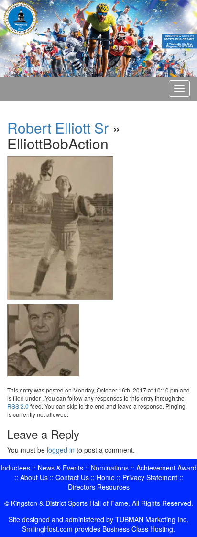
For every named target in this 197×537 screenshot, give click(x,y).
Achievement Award (166, 467)
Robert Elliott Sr (58, 127)
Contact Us (72, 477)
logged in (61, 450)
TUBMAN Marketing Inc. (151, 519)
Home (106, 477)
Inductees (15, 467)
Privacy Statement (149, 477)
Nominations (110, 467)
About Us (34, 477)
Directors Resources (99, 487)
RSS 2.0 (18, 406)
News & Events (60, 467)
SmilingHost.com (47, 529)
